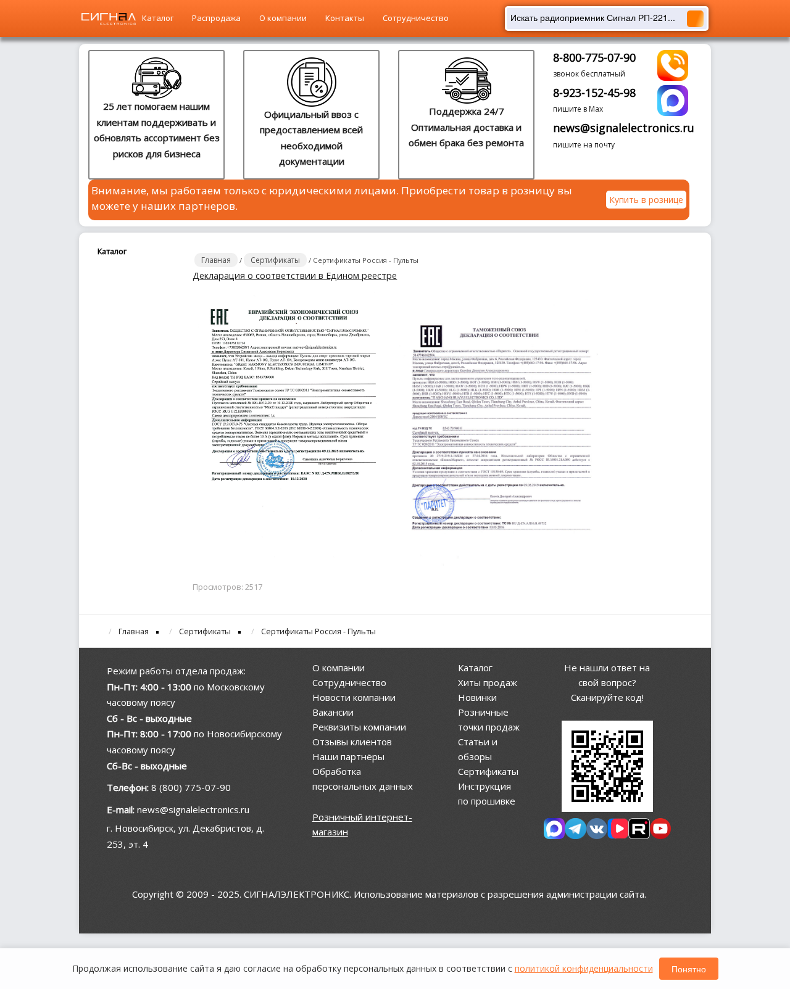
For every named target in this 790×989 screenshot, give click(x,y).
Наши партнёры (348, 756)
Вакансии (333, 712)
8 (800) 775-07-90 (191, 787)
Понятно (689, 968)
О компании (283, 17)
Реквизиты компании (359, 727)
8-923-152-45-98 (594, 92)
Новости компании (354, 697)
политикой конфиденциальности (584, 968)
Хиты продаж (487, 682)
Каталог (157, 17)
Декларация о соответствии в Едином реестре (295, 275)
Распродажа (216, 17)
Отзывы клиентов (352, 741)
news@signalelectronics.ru (623, 127)
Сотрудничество (416, 17)
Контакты (344, 17)
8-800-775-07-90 (594, 57)
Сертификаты (488, 771)
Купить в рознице (646, 199)
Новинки (477, 697)
